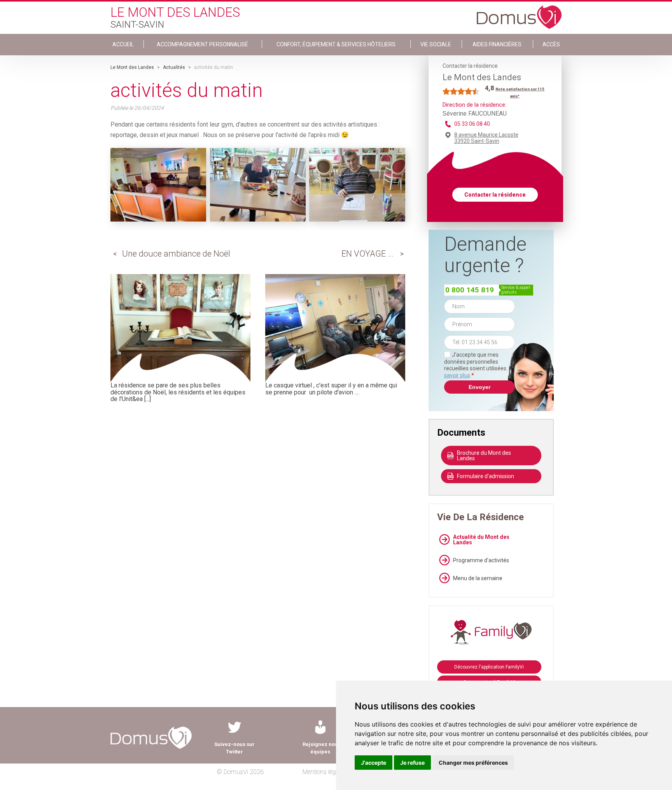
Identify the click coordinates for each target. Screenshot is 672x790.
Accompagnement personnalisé (202, 44)
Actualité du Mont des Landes (481, 539)
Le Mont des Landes (132, 67)
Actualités (174, 67)
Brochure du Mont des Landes (484, 455)
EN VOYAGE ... (367, 254)
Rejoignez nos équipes (320, 748)
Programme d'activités (481, 560)
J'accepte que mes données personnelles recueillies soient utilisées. (479, 365)
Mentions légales (324, 772)
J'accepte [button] (373, 762)
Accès (551, 44)
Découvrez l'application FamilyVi (489, 667)
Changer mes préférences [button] (473, 762)
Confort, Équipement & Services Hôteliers (336, 44)
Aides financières (497, 44)
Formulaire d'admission (485, 476)
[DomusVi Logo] (519, 13)
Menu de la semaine (477, 578)
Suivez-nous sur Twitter (234, 748)
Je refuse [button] (412, 762)
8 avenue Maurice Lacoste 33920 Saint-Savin (486, 138)
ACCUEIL (123, 44)
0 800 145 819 (469, 289)
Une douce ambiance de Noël (176, 254)
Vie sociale (435, 44)
